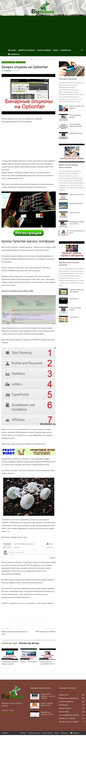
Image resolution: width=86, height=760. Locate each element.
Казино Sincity (74, 299)
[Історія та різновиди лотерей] (63, 310)
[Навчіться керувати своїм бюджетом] (63, 108)
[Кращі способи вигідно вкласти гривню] (71, 153)
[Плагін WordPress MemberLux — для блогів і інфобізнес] (34, 696)
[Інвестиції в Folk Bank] (63, 206)
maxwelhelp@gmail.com (9, 713)
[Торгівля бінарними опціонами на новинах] (63, 126)
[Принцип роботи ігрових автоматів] (71, 250)
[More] (24, 618)
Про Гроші (12, 50)
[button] (81, 50)
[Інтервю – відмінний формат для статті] (34, 705)
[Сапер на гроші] (63, 319)
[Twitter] (9, 618)
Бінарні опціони (30, 59)
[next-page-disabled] (6, 668)
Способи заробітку (44, 50)
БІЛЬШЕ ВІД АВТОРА (29, 643)
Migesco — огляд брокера (28, 661)
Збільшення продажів (68, 79)
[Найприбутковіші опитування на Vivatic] (34, 714)
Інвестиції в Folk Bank (76, 203)
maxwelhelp (7, 70)
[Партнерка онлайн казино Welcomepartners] (63, 292)
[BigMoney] (43, 7)
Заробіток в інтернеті (26, 50)
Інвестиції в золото (75, 212)
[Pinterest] (14, 618)
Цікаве (55, 50)
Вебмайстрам (65, 50)
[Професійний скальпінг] (63, 135)
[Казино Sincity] (63, 301)
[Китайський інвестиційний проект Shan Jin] (63, 224)
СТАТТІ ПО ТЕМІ (9, 643)
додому (4, 59)
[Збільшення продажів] (71, 68)
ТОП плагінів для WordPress (45, 631)
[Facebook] (4, 618)
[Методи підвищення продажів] (63, 117)
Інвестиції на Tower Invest (77, 194)
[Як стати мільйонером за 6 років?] (63, 233)
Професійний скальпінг (76, 133)
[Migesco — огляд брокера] (28, 654)
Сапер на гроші (74, 317)
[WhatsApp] (19, 618)
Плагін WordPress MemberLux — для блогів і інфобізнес (48, 696)
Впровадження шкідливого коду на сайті (14, 633)
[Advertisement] (43, 31)
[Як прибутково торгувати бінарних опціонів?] (10, 654)
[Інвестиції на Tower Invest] (63, 196)
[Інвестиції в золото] (63, 215)
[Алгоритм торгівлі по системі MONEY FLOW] (47, 654)
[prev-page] (3, 668)
